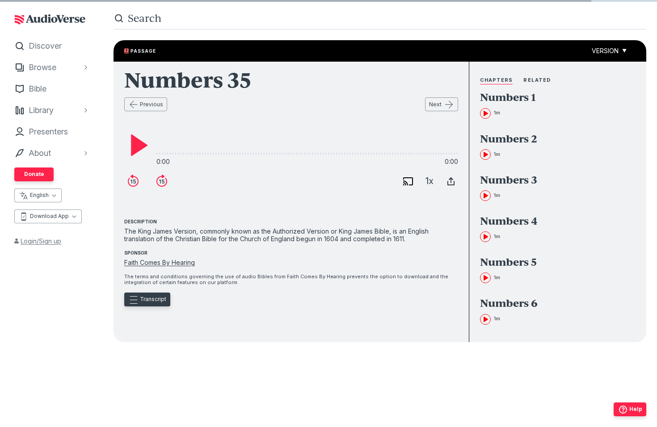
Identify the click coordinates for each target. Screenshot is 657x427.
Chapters (496, 80)
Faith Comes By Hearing (159, 262)
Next (435, 104)
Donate (34, 174)
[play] (137, 145)
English (39, 195)
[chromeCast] (408, 181)
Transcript (153, 299)
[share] (451, 181)
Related (537, 80)
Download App (49, 216)
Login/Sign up (41, 241)
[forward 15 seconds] (162, 181)
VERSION (609, 50)
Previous (151, 104)
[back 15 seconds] (133, 181)
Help (635, 409)
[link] (543, 105)
